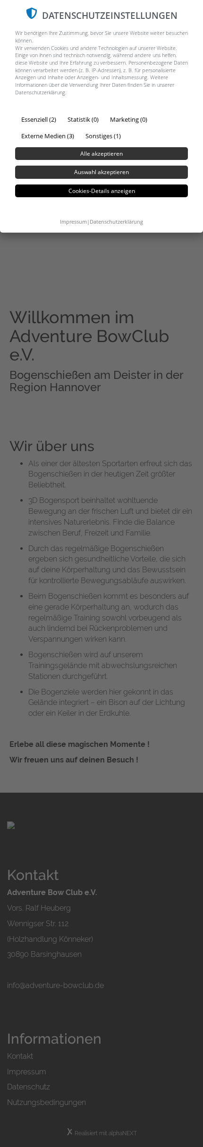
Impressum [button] (73, 221)
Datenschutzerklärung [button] (116, 221)
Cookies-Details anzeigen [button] (101, 191)
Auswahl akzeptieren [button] (101, 172)
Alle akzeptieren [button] (101, 154)
